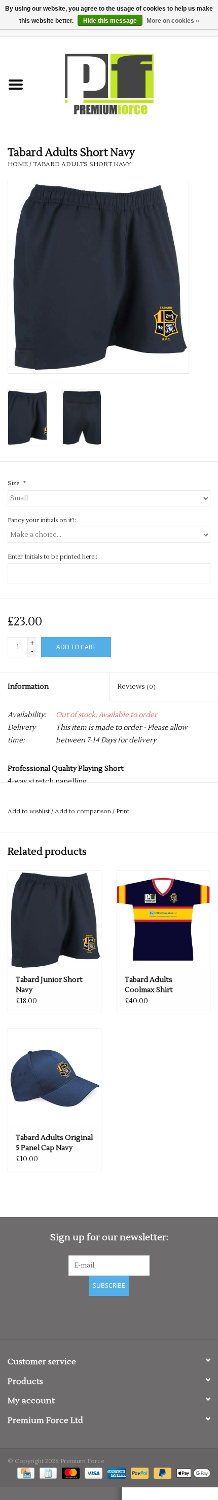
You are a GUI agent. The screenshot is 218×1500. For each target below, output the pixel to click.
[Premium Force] (124, 84)
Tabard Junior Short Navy (49, 985)
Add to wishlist (29, 811)
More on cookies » (173, 20)
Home (18, 164)
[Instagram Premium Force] (144, 1316)
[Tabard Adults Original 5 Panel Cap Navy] (54, 1078)
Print (122, 811)
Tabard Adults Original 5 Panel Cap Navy (54, 1143)
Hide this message (110, 20)
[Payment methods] (25, 1473)
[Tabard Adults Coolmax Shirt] (163, 920)
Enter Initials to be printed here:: (52, 557)
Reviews (136, 686)
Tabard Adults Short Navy (82, 164)
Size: (16, 483)
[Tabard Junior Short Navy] (54, 920)
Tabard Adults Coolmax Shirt (149, 985)
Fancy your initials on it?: (42, 520)
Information (28, 686)
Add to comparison (84, 811)
